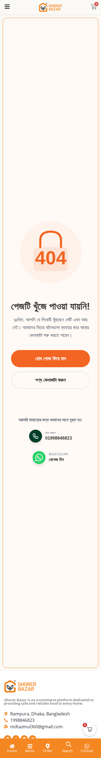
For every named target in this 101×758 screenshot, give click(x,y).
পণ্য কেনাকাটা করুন (50, 380)
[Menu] (30, 746)
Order (47, 750)
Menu (29, 750)
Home (12, 750)
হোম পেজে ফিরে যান (50, 358)
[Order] (47, 746)
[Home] (12, 746)
